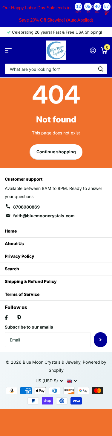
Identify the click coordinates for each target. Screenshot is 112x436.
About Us (14, 243)
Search (12, 268)
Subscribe (100, 339)
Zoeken (100, 69)
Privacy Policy (19, 256)
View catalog (8, 50)
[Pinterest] (19, 317)
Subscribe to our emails (29, 326)
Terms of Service (22, 294)
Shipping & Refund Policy (31, 281)
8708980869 (26, 206)
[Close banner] (106, 14)
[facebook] (6, 317)
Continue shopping (56, 151)
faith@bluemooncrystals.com (44, 215)
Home (11, 230)
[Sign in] (93, 50)
